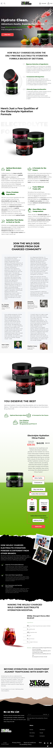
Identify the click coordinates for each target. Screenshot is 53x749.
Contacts (42, 736)
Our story (32, 732)
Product (32, 736)
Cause (41, 732)
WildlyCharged (5, 744)
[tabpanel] (13, 282)
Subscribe (45, 714)
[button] (2, 3)
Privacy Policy (16, 742)
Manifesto (42, 729)
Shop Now (7, 34)
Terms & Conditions (30, 742)
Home (31, 729)
